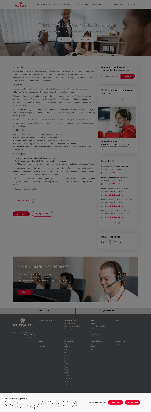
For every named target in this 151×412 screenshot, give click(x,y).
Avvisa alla (115, 402)
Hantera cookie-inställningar (97, 402)
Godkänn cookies (132, 402)
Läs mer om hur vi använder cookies (23, 408)
